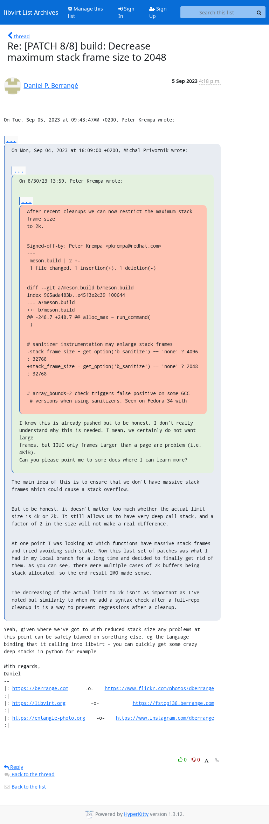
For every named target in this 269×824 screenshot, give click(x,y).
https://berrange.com (40, 688)
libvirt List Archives (31, 12)
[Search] (259, 12)
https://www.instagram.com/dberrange (165, 717)
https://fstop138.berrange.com (173, 703)
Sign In (126, 12)
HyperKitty (136, 814)
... (11, 139)
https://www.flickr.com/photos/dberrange (159, 688)
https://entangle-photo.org (48, 717)
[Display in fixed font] (206, 760)
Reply (16, 767)
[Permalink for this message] (217, 760)
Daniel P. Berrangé (51, 85)
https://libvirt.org (38, 703)
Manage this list (85, 12)
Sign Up (158, 12)
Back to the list (28, 786)
